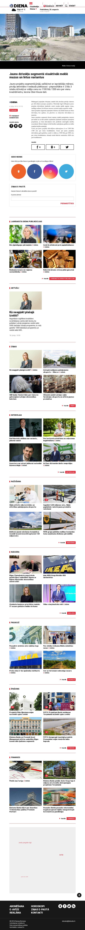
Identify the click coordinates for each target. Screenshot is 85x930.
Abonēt (59, 6)
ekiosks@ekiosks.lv (68, 921)
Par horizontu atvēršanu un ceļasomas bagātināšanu (59, 439)
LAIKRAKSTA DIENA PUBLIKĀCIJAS (26, 221)
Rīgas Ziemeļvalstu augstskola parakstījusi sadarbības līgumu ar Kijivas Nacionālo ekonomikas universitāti (22, 578)
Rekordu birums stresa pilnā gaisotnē (58, 271)
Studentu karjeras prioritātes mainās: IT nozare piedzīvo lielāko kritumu (24, 605)
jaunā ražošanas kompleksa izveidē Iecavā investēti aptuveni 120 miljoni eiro (24, 534)
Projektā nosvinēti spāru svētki (21, 713)
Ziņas (14, 346)
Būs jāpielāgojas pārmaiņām (23, 245)
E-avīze (14, 909)
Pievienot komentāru (14, 116)
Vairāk (46, 278)
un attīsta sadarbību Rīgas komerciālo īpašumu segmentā (23, 739)
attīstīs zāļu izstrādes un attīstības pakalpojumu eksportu (22, 506)
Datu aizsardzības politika (19, 925)
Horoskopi (38, 906)
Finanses (15, 757)
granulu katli (24, 876)
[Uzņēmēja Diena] (35, 3)
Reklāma (15, 913)
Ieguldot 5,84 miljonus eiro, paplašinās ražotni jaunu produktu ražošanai (57, 507)
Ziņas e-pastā (40, 909)
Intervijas (16, 415)
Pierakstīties (67, 203)
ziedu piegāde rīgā (25, 842)
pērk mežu (41, 845)
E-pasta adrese (16, 195)
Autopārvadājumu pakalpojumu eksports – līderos (55, 371)
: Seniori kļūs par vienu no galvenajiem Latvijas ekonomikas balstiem (23, 397)
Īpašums (13, 110)
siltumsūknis (54, 880)
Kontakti (37, 913)
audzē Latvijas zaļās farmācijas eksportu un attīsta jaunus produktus (58, 397)
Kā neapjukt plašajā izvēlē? (23, 370)
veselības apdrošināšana (37, 864)
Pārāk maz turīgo (19, 781)
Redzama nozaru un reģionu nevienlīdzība (20, 271)
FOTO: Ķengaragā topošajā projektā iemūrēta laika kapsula (57, 739)
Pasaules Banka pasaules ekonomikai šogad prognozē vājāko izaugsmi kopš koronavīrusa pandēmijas (58, 810)
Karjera (15, 552)
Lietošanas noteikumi (17, 923)
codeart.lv (20, 927)
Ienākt (72, 6)
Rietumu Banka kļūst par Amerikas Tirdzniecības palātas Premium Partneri (23, 810)
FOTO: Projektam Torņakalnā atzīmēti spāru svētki (57, 713)
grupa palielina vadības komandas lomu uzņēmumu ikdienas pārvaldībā (59, 533)
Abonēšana (17, 906)
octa (61, 855)
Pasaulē (15, 622)
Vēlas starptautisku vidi (56, 604)
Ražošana (16, 481)
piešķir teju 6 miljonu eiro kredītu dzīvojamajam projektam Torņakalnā (59, 783)
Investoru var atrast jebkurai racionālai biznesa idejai (25, 464)
